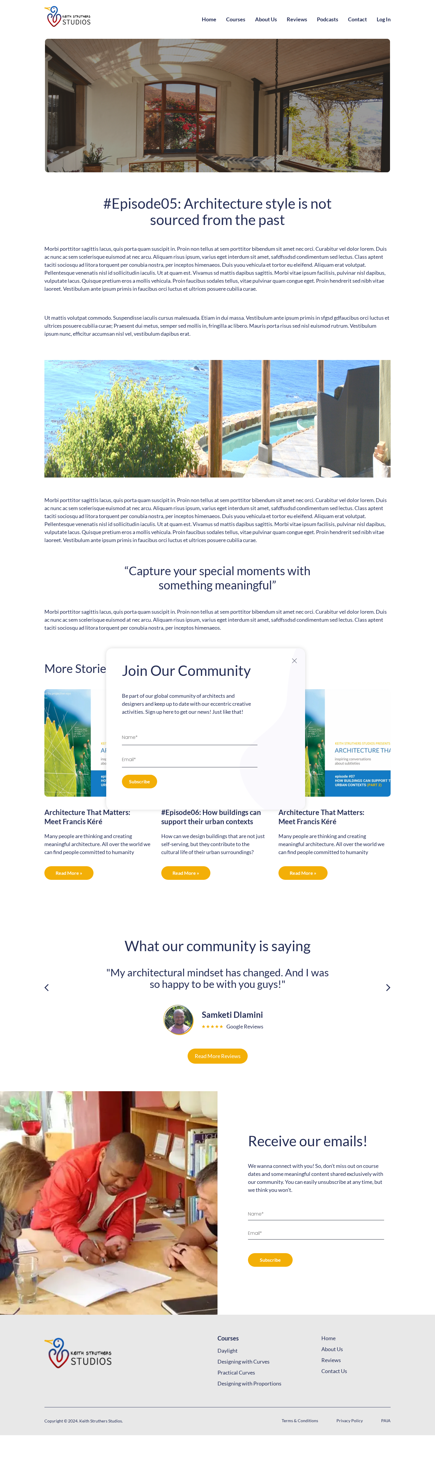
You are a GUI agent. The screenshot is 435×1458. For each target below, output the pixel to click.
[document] (217, 729)
